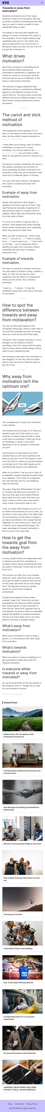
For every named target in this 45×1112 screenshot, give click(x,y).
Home (10, 1104)
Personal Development (12, 694)
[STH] (5, 3)
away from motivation (12, 139)
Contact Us (19, 1104)
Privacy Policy (32, 1104)
